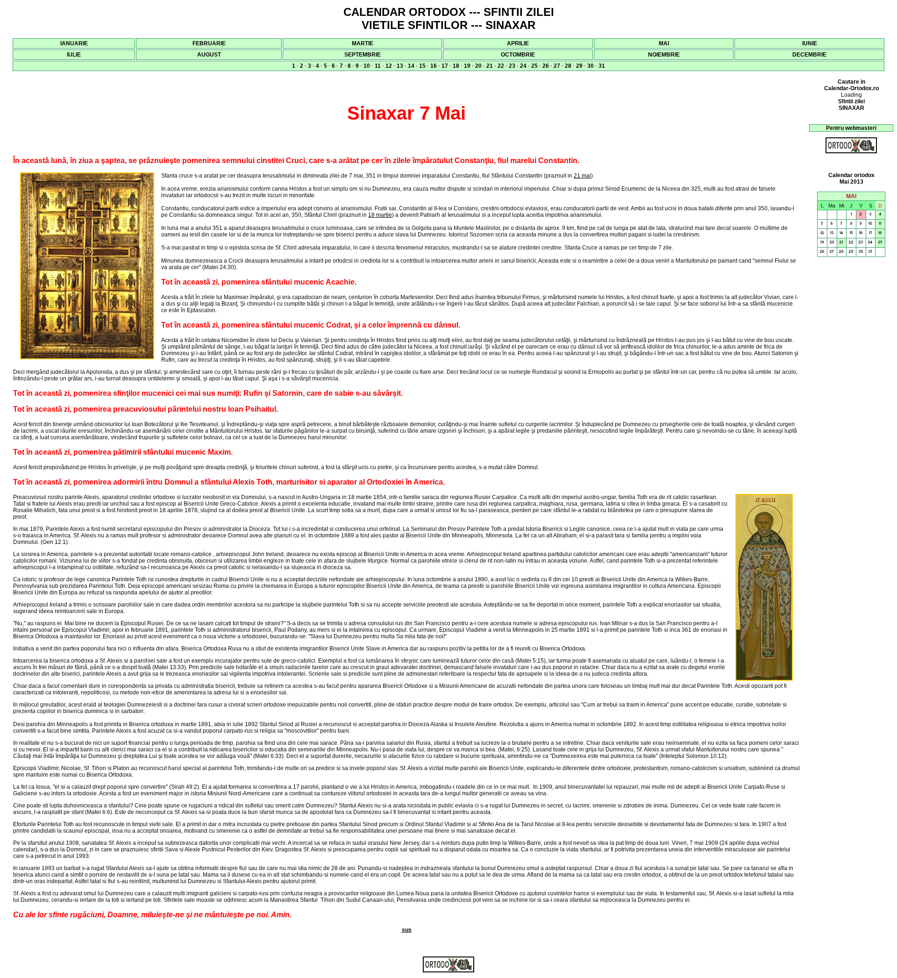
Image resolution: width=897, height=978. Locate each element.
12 (388, 66)
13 (400, 66)
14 (411, 66)
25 (534, 66)
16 (433, 66)
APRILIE (518, 43)
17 (444, 66)
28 (568, 66)
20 (478, 66)
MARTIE (362, 43)
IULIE (74, 54)
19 (467, 66)
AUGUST (209, 54)
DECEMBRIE (809, 54)
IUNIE (809, 43)
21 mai (582, 175)
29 (579, 66)
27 (557, 66)
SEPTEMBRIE (362, 54)
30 (590, 66)
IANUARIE (74, 43)
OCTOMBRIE (518, 54)
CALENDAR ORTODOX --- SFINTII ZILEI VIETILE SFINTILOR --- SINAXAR (448, 18)
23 (512, 66)
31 (601, 66)
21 (489, 66)
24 (523, 66)
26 (545, 66)
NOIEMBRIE (664, 54)
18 (456, 66)
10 (366, 66)
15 (422, 66)
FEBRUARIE (209, 43)
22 (501, 66)
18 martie (380, 215)
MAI (664, 43)
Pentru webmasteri (851, 128)
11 (378, 66)
